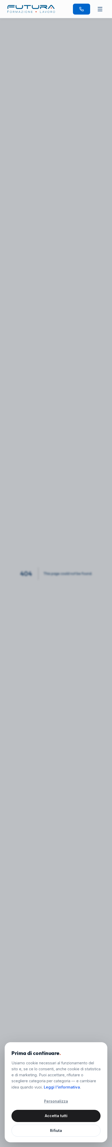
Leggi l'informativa (62, 1087)
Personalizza (56, 1101)
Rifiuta (56, 1130)
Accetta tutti (56, 1115)
